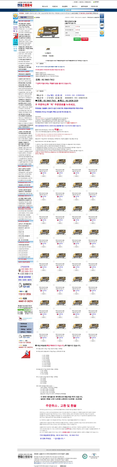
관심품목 (64, 6)
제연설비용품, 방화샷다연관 (25, 187)
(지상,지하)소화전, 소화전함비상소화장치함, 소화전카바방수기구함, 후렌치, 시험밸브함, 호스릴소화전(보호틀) (26, 138)
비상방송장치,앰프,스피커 (24, 182)
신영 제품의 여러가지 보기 (25, 219)
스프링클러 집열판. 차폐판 (25, 164)
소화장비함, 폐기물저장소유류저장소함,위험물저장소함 (26, 155)
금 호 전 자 (21, 230)
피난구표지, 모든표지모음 (25, 81)
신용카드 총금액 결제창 (24, 262)
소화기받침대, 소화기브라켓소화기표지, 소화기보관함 (25, 53)
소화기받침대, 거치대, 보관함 (26, 213)
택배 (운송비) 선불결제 (23, 71)
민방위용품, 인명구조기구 (24, 195)
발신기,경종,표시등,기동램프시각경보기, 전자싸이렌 (26, 107)
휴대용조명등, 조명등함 (24, 215)
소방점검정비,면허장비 (24, 242)
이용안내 (55, 6)
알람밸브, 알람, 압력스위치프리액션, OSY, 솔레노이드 (25, 148)
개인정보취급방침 (61, 450)
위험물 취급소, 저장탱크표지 (26, 205)
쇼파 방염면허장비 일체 (24, 257)
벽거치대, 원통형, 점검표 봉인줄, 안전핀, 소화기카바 (25, 56)
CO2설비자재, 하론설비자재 (25, 63)
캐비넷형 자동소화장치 (24, 61)
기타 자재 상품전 (22, 259)
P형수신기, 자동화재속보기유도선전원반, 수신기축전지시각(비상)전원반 (25, 119)
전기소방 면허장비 (23, 253)
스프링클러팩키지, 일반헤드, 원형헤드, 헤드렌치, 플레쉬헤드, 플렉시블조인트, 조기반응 (26, 160)
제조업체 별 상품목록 (23, 221)
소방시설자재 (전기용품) (24, 76)
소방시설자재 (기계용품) (24, 129)
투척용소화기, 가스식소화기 (25, 29)
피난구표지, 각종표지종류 (25, 217)
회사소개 (45, 6)
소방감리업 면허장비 (24, 248)
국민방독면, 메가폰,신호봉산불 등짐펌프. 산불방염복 (25, 202)
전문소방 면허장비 (23, 250)
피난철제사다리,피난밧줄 (25, 180)
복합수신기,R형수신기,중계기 (26, 123)
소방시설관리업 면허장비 (25, 246)
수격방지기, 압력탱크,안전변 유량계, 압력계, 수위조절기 (26, 152)
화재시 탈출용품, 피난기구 (24, 166)
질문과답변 (84, 6)
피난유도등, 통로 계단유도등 (26, 211)
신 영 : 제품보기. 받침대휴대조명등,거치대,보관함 (24, 208)
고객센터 (68, 450)
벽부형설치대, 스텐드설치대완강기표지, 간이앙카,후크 (25, 173)
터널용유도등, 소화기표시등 (25, 193)
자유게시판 (94, 6)
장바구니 (74, 6)
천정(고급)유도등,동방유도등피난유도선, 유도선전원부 (26, 89)
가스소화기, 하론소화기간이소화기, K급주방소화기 (25, 31)
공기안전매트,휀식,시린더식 (25, 178)
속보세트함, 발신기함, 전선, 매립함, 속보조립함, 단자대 (25, 111)
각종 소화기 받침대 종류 (24, 21)
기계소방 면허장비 (23, 255)
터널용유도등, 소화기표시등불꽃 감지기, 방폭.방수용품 (25, 93)
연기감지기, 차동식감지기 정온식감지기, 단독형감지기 (25, 96)
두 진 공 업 (21, 234)
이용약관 (54, 450)
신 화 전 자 (21, 238)
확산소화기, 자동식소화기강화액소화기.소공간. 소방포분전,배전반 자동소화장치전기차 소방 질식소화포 (26, 42)
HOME (72, 17)
